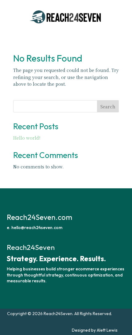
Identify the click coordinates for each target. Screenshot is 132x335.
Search (107, 107)
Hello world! (26, 138)
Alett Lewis (107, 330)
